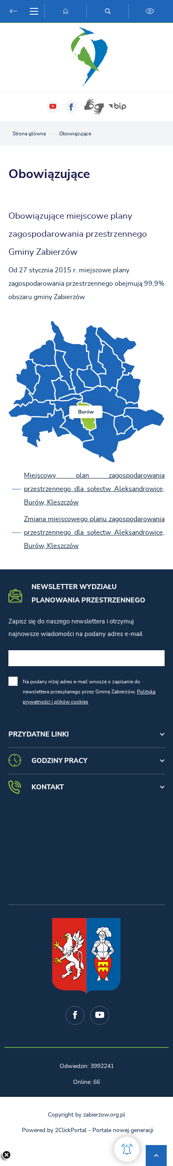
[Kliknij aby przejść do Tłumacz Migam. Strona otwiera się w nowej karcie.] (94, 106)
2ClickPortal (70, 1130)
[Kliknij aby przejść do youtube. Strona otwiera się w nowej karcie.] (53, 107)
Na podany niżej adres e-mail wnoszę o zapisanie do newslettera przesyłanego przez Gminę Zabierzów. (89, 691)
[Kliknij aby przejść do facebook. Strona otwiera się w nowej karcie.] (71, 107)
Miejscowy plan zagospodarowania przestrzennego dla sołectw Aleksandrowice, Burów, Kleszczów (94, 489)
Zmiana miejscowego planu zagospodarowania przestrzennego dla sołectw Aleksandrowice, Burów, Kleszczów (94, 532)
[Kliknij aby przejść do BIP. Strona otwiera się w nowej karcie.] (117, 106)
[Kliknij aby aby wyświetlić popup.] (126, 1149)
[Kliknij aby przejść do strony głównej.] (65, 11)
